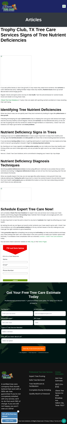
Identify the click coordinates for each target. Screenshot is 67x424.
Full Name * (5, 309)
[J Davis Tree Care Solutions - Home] (9, 6)
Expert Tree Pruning (37, 376)
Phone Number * (7, 318)
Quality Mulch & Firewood (39, 394)
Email (5, 265)
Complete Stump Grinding (40, 390)
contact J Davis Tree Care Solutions (51, 236)
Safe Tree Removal (37, 380)
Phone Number (8, 270)
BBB (29, 242)
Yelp (32, 242)
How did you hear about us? (11, 337)
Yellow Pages (42, 242)
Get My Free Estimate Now (33, 349)
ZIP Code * (37, 318)
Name (5, 259)
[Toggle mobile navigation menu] (64, 6)
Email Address (39, 309)
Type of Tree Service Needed (11, 327)
